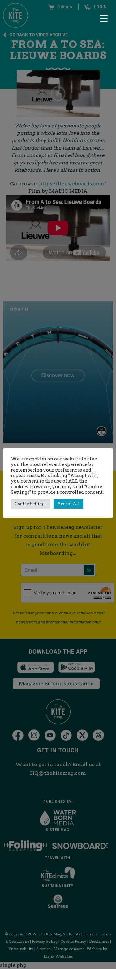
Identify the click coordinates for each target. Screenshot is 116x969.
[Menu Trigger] (103, 18)
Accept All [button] (68, 503)
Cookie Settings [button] (31, 503)
